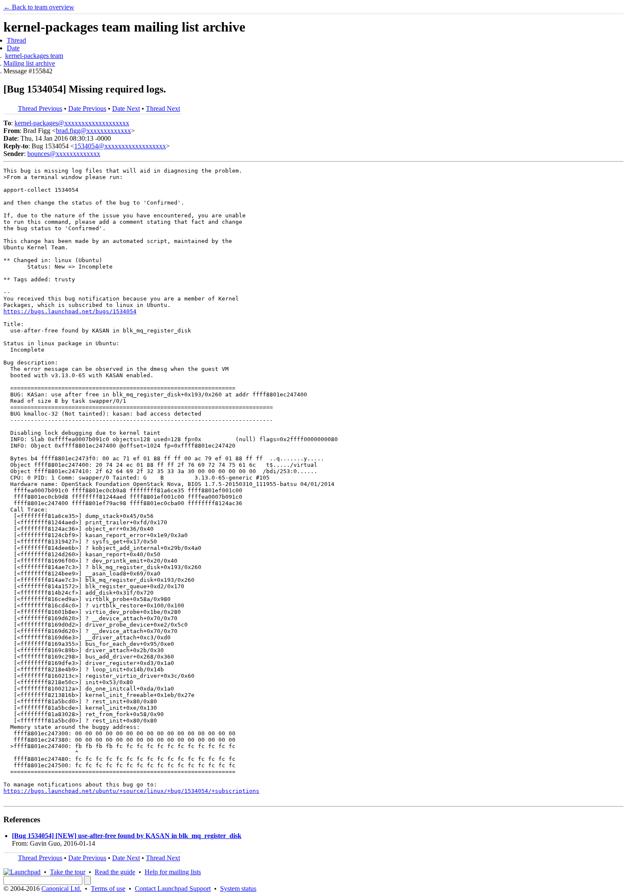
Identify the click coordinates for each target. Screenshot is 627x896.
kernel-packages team (34, 55)
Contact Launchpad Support (173, 888)
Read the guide (115, 872)
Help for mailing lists (173, 872)
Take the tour (67, 872)
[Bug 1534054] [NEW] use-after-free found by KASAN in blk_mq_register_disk (126, 835)
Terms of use (108, 888)
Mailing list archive (29, 63)
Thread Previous (40, 108)
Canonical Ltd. (61, 888)
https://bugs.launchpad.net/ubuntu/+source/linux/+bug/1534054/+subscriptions (131, 791)
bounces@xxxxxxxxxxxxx (63, 153)
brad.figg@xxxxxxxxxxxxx (93, 130)
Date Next (126, 108)
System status (238, 888)
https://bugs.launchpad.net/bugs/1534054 (69, 311)
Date (13, 48)
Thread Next (163, 108)
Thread (16, 40)
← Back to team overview (38, 7)
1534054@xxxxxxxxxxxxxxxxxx (120, 146)
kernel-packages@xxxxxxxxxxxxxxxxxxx (72, 123)
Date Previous (87, 108)
